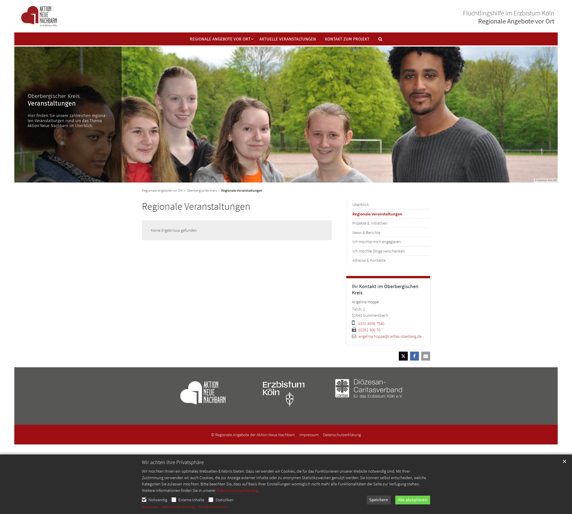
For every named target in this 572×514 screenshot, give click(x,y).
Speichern (378, 499)
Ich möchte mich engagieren (376, 241)
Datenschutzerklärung (237, 490)
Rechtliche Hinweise (213, 507)
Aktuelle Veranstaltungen (287, 39)
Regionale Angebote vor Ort (162, 190)
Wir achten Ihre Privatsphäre (173, 462)
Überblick (360, 204)
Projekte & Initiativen (369, 223)
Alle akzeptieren (412, 499)
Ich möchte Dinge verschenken (378, 251)
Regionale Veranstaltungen (196, 206)
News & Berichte (366, 232)
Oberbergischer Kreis (202, 190)
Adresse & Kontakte (369, 260)
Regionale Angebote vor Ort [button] (220, 39)
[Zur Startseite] (39, 16)
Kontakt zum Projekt (347, 39)
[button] (377, 40)
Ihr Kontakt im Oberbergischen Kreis (385, 289)
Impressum (150, 507)
